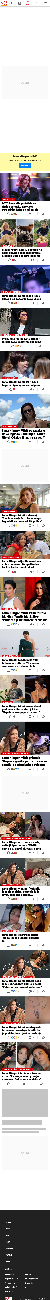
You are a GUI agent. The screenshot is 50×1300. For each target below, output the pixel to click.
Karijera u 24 (10, 1291)
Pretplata (29, 1274)
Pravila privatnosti (32, 1279)
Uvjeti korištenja (11, 1279)
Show (8, 1242)
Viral (8, 1261)
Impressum (9, 1274)
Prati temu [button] (25, 166)
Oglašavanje (10, 1283)
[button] (10, 3)
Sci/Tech (9, 1255)
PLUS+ (8, 1222)
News (8, 1229)
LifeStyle (9, 1248)
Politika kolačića (11, 1287)
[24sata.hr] (3, 3)
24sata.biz (29, 1283)
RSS (26, 1287)
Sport (8, 1235)
